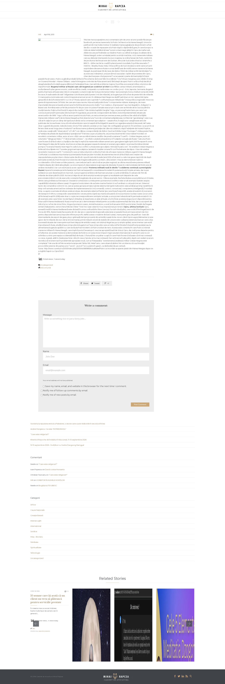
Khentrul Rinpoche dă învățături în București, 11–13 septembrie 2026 (58, 440)
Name (46, 351)
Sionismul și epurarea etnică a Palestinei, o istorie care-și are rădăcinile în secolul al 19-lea (67, 424)
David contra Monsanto (55, 469)
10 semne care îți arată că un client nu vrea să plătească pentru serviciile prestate (47, 599)
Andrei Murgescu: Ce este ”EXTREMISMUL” (48, 429)
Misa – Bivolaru (36, 537)
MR (39, 34)
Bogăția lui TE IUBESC (48, 485)
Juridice (33, 531)
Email (46, 365)
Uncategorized (46, 265)
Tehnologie (35, 553)
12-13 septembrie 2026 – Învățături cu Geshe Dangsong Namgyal (57, 445)
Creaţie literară (36, 515)
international (35, 526)
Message (47, 315)
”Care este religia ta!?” (39, 434)
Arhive (33, 505)
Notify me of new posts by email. (59, 395)
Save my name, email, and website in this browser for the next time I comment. (86, 386)
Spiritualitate (35, 547)
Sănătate (34, 542)
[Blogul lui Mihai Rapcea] (112, 6)
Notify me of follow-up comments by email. (65, 390)
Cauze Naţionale (37, 510)
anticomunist (45, 268)
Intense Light (35, 521)
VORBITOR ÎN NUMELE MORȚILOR (50, 480)
